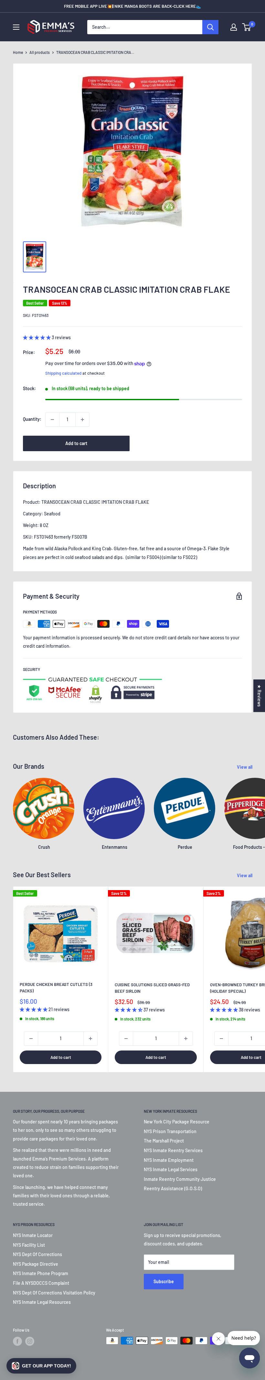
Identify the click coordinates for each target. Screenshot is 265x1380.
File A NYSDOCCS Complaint (41, 1283)
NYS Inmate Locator (33, 1235)
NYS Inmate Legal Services (170, 1169)
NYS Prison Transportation (170, 1131)
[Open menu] (16, 27)
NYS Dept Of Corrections (37, 1254)
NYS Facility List (29, 1245)
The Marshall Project (164, 1140)
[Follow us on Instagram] (29, 1341)
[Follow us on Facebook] (17, 1341)
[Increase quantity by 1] (82, 419)
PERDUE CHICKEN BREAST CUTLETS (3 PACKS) (56, 987)
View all (245, 767)
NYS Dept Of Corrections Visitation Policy (54, 1292)
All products (39, 52)
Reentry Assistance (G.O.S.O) (173, 1188)
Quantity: (32, 419)
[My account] (233, 27)
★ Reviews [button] (259, 696)
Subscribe (164, 1281)
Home (18, 52)
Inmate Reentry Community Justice (180, 1179)
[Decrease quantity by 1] (52, 419)
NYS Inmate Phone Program (40, 1273)
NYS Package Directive (35, 1264)
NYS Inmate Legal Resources (42, 1302)
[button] (41, 1366)
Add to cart (76, 443)
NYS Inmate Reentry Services (173, 1150)
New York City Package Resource (176, 1121)
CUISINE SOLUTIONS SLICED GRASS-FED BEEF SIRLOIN (152, 988)
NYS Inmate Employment (169, 1160)
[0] (247, 27)
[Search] (210, 27)
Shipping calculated (63, 373)
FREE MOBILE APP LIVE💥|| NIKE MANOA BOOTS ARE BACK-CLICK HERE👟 (132, 6)
